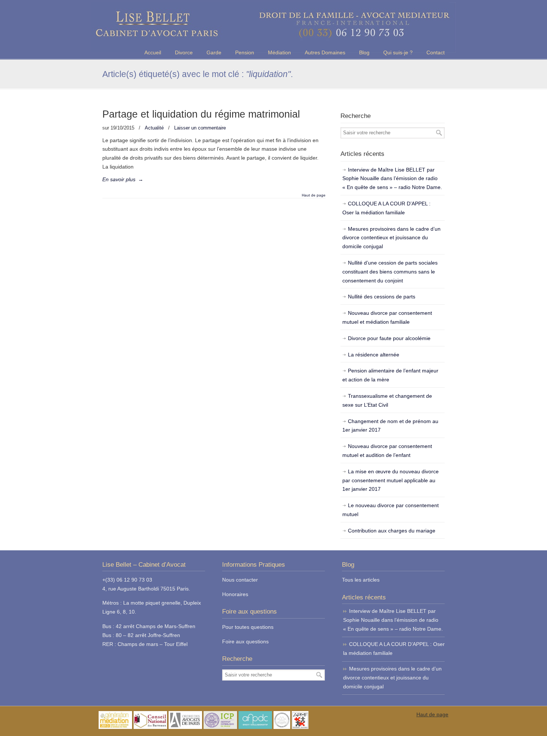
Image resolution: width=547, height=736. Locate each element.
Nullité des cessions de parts (381, 297)
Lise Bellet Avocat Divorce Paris (273, 27)
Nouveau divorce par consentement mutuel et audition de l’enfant (387, 450)
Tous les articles (361, 580)
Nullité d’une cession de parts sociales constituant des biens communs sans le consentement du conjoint (390, 272)
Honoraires (235, 594)
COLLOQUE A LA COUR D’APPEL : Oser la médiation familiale (386, 208)
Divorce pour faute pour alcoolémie (389, 338)
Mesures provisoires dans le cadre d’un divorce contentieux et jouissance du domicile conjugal (391, 238)
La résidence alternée (373, 355)
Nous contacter (240, 580)
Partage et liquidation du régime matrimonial (201, 114)
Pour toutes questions (248, 627)
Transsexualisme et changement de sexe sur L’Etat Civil (387, 400)
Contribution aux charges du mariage (391, 531)
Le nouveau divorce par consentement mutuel (390, 509)
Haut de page (314, 195)
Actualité (154, 128)
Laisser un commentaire (200, 128)
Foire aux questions (245, 641)
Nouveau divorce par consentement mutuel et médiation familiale (387, 317)
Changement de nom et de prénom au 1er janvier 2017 (390, 425)
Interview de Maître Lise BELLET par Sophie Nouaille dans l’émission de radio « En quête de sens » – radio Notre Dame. (392, 179)
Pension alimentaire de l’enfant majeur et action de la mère (390, 375)
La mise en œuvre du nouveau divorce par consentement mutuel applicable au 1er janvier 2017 (390, 480)
